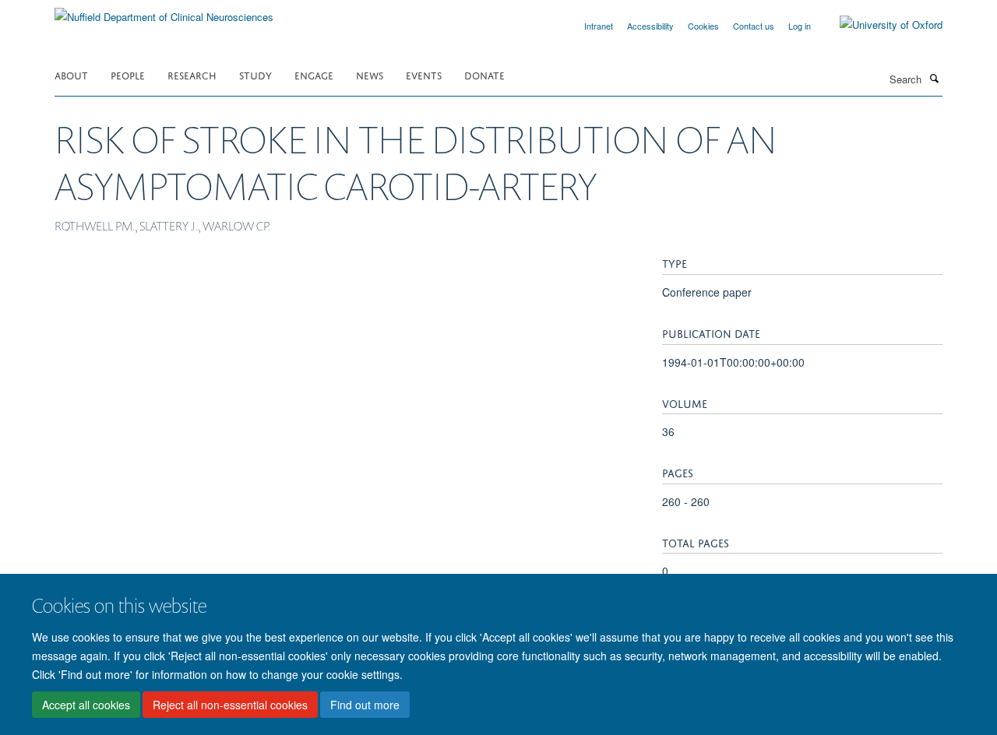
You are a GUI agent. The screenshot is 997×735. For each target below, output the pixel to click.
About (71, 74)
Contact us (753, 25)
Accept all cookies (86, 704)
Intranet (598, 25)
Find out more (365, 704)
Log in (799, 25)
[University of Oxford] (879, 25)
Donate (484, 74)
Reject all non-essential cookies (230, 704)
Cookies (703, 25)
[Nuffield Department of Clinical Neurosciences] (164, 11)
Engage (313, 74)
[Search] (933, 77)
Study (255, 74)
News (369, 74)
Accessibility (650, 25)
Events (424, 74)
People (128, 74)
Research (192, 74)
